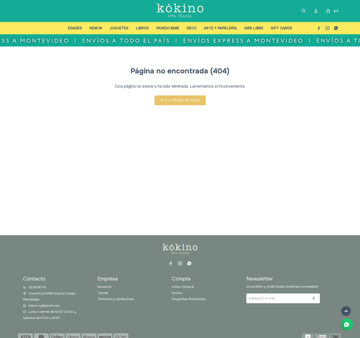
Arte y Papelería (220, 28)
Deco (191, 28)
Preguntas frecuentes (189, 299)
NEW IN (95, 28)
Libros (142, 28)
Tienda (102, 293)
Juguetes (119, 28)
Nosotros (104, 287)
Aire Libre (253, 28)
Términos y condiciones (115, 299)
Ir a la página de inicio (180, 100)
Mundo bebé (167, 28)
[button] (304, 11)
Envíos (177, 293)
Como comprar (183, 287)
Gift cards (281, 28)
